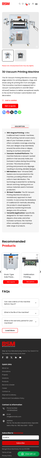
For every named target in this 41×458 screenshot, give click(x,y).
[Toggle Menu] (36, 4)
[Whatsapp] (19, 112)
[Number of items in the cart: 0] (29, 4)
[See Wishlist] (23, 4)
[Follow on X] (11, 357)
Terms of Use (6, 452)
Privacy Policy (7, 456)
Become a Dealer (8, 385)
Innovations (6, 371)
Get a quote (10, 106)
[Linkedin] (15, 112)
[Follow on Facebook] (2, 357)
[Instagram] (8, 112)
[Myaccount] (33, 4)
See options (30, 282)
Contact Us (6, 391)
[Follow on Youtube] (20, 357)
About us (5, 368)
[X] (12, 112)
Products (5, 381)
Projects (5, 375)
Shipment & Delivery (9, 395)
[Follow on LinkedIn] (16, 357)
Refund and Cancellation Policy (13, 398)
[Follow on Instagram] (7, 357)
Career (4, 388)
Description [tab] (20, 126)
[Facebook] (4, 112)
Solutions (5, 378)
